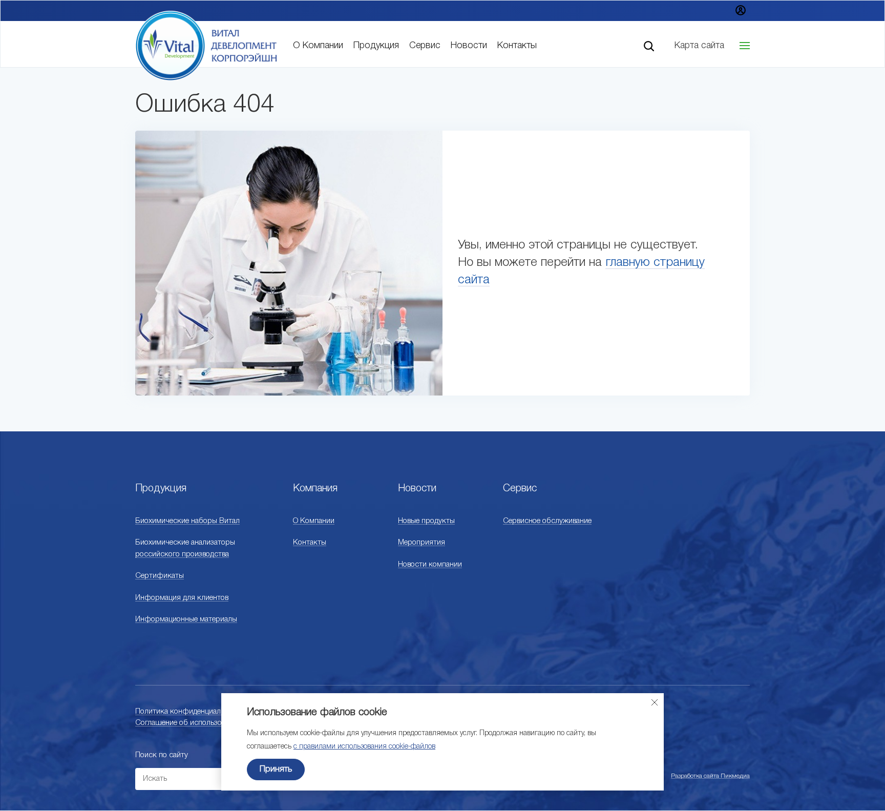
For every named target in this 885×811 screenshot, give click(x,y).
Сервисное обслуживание (547, 521)
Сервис (424, 45)
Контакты (517, 45)
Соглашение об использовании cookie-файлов (214, 722)
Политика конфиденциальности (189, 711)
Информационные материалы (186, 619)
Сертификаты (159, 575)
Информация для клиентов (181, 597)
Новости (469, 45)
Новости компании (430, 564)
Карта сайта (699, 45)
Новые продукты (426, 521)
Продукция (376, 45)
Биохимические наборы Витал (187, 521)
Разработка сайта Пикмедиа (710, 776)
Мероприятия (421, 542)
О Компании (318, 45)
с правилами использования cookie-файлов (364, 746)
